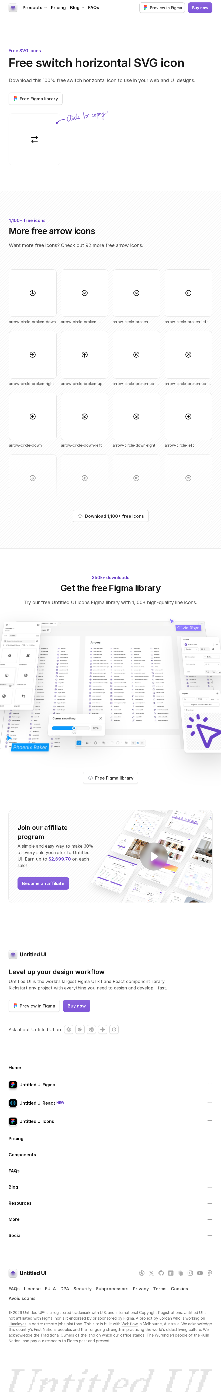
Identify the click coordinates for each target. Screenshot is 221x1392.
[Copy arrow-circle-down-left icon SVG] (84, 416)
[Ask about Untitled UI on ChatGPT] (68, 1029)
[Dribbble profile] (141, 1273)
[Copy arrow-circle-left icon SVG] (188, 416)
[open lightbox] (154, 857)
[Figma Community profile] (209, 1273)
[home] (13, 7)
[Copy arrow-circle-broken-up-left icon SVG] (136, 354)
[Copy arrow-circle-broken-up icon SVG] (84, 354)
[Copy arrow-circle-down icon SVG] (32, 416)
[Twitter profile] (151, 1273)
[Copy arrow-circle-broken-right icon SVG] (32, 354)
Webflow (130, 1323)
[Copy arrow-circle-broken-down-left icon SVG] (84, 292)
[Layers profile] (180, 1273)
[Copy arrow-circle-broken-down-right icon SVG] (136, 292)
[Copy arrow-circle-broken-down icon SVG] (32, 292)
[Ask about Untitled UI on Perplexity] (91, 1029)
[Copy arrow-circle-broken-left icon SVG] (188, 292)
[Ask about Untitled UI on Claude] (80, 1029)
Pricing (58, 7)
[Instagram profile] (190, 1273)
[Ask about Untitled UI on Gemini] (102, 1029)
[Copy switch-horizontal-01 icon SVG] (34, 139)
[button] (34, 7)
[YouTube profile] (200, 1273)
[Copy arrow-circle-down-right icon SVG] (136, 416)
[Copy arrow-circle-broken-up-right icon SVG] (188, 354)
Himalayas (17, 1323)
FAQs (93, 7)
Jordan (165, 1318)
